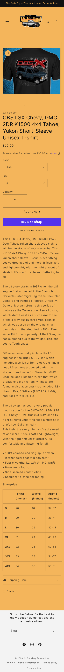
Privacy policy (34, 668)
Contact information (28, 663)
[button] (7, 21)
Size (5, 176)
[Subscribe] (53, 631)
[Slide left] (24, 106)
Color (6, 160)
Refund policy (50, 663)
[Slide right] (40, 106)
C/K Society (30, 658)
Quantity (8, 191)
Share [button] (10, 591)
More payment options (32, 230)
